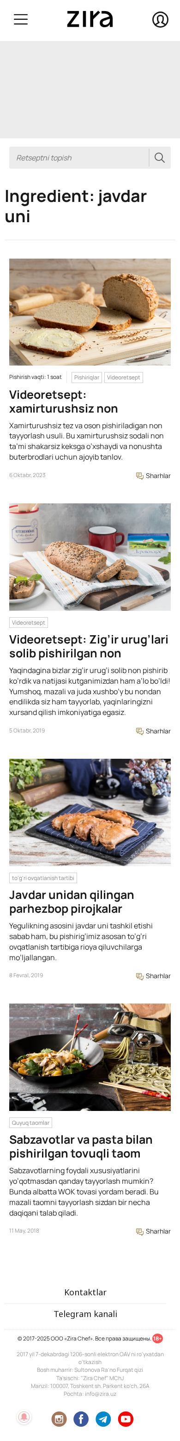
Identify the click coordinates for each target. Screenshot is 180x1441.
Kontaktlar (85, 1292)
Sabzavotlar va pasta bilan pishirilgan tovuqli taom (81, 1146)
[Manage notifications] (24, 1417)
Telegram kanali (85, 1313)
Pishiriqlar (86, 377)
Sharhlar (157, 475)
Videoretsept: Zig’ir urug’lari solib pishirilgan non (88, 646)
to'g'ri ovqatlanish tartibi (43, 878)
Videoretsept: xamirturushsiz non (63, 401)
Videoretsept (123, 377)
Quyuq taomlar (30, 1123)
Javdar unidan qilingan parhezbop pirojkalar (71, 901)
